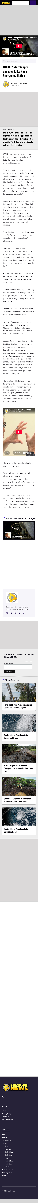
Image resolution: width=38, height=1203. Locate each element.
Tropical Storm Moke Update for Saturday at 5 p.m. (16, 736)
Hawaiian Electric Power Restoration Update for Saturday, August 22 (18, 706)
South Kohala (9, 1161)
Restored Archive (7, 1170)
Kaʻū (6, 1146)
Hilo (6, 1143)
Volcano (7, 1167)
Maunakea (8, 1149)
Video (4, 1176)
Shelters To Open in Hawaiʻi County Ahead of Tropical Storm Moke (17, 800)
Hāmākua (8, 1140)
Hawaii (4, 1137)
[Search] (33, 2)
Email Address (9, 663)
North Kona (8, 1155)
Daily (3, 1134)
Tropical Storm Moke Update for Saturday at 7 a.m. (16, 830)
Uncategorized (6, 1173)
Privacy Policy (6, 1114)
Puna (6, 1158)
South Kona (8, 1164)
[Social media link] (7, 613)
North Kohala (9, 1152)
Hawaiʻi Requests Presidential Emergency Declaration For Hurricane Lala (18, 768)
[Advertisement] (19, 20)
